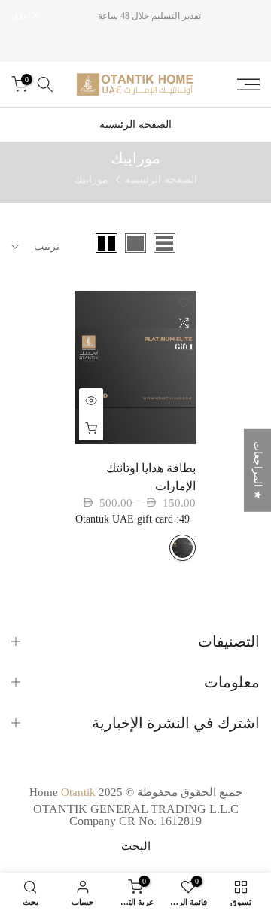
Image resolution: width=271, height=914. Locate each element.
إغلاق (21, 15)
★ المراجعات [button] (257, 470)
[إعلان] (149, 16)
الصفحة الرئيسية (135, 124)
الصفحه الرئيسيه (161, 179)
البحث (136, 846)
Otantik (78, 792)
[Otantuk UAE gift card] (182, 548)
